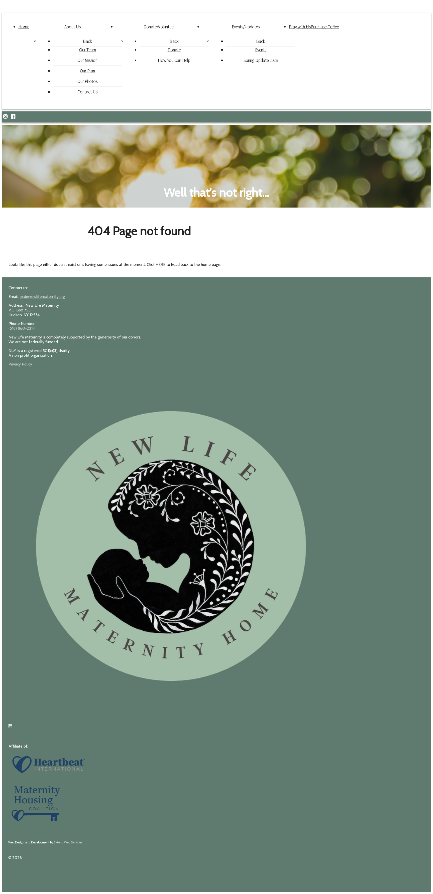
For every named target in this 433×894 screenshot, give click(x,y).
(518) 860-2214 (22, 328)
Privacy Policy (20, 364)
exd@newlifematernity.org (42, 296)
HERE (161, 264)
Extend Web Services (68, 842)
